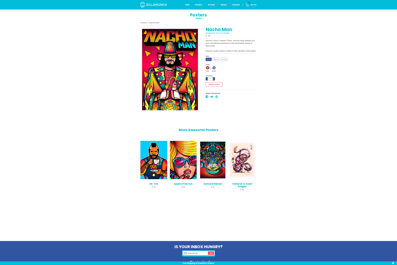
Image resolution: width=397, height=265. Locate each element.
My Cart (253, 5)
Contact (236, 5)
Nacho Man (154, 23)
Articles (211, 5)
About (224, 5)
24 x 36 (224, 59)
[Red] (207, 67)
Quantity (209, 75)
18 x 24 (216, 59)
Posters (198, 5)
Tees (187, 5)
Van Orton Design (222, 33)
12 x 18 (208, 59)
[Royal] (214, 67)
